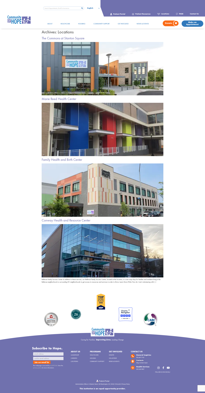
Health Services (142, 367)
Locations (74, 361)
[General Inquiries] (133, 356)
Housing (93, 358)
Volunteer (113, 358)
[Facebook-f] (163, 368)
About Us (75, 352)
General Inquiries (143, 355)
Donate (111, 355)
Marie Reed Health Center (59, 99)
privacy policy (37, 368)
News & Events (114, 361)
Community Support (97, 361)
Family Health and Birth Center (62, 159)
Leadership (75, 355)
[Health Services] (133, 368)
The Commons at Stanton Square (63, 38)
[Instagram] (158, 368)
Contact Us (137, 352)
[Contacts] (133, 361)
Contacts (140, 360)
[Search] (82, 8)
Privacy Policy (126, 384)
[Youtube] (168, 368)
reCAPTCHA (53, 365)
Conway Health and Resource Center (66, 220)
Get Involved (115, 352)
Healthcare (94, 355)
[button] (141, 14)
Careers (74, 358)
